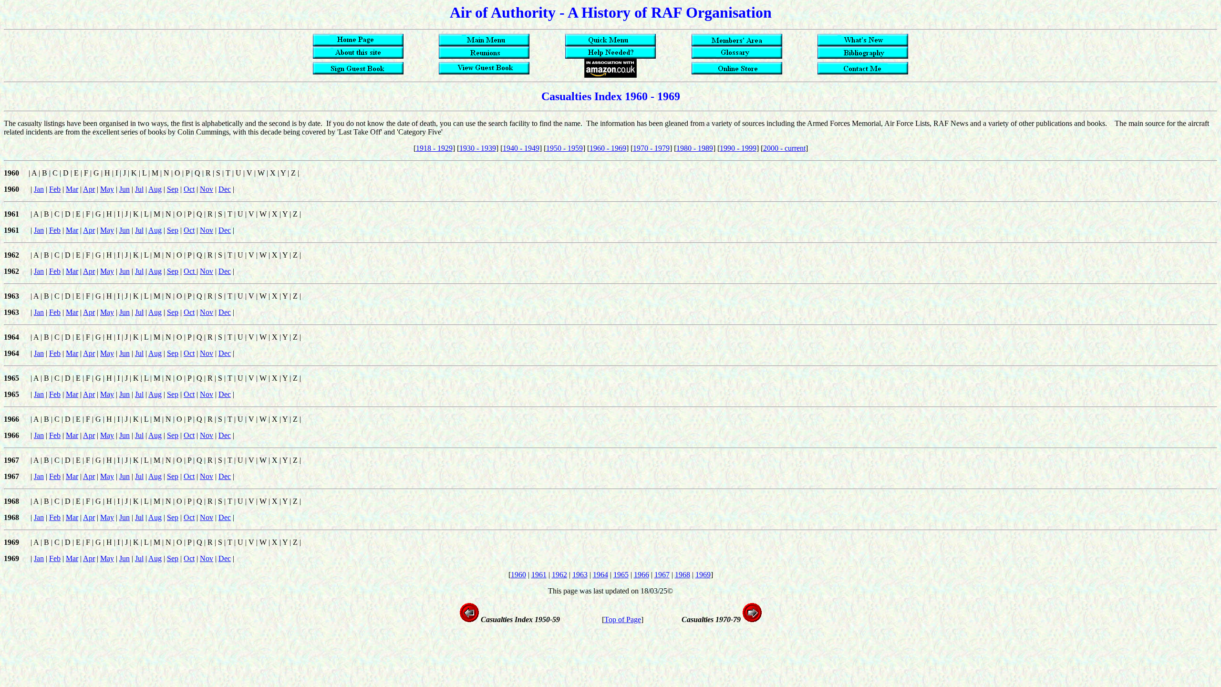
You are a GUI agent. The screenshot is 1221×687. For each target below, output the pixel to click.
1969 (703, 575)
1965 (621, 575)
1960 (518, 575)
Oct (189, 189)
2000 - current (784, 148)
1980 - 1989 (694, 148)
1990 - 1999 (738, 148)
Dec (224, 189)
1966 (641, 575)
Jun (124, 189)
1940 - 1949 (521, 148)
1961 (539, 575)
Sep (172, 189)
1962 (559, 575)
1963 (580, 575)
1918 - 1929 (434, 148)
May (107, 189)
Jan (39, 189)
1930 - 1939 (477, 148)
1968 (682, 575)
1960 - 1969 (608, 148)
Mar (72, 189)
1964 (600, 575)
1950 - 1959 (564, 148)
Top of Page (622, 619)
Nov (206, 189)
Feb (55, 189)
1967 (662, 575)
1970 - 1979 (651, 148)
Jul (139, 189)
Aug (155, 189)
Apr (89, 189)
